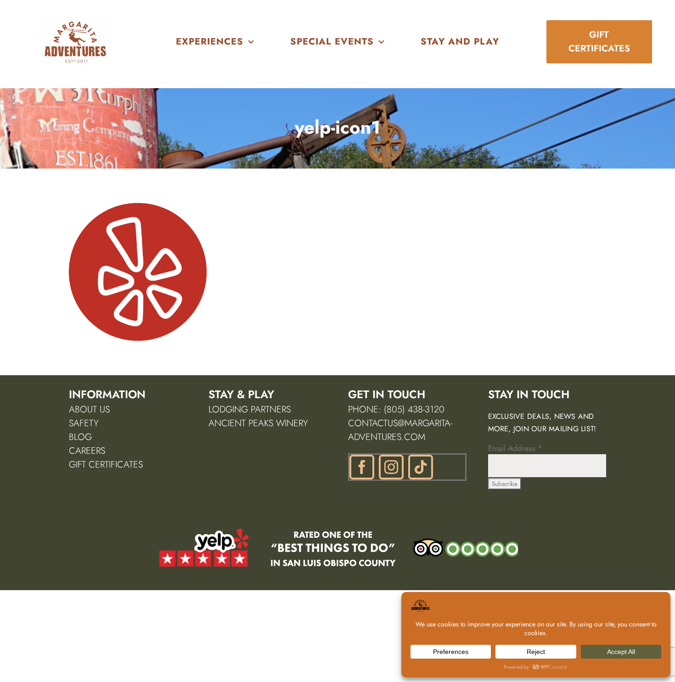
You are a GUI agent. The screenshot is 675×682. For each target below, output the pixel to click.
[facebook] (361, 467)
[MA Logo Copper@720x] (75, 22)
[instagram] (391, 467)
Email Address (515, 448)
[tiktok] (420, 467)
